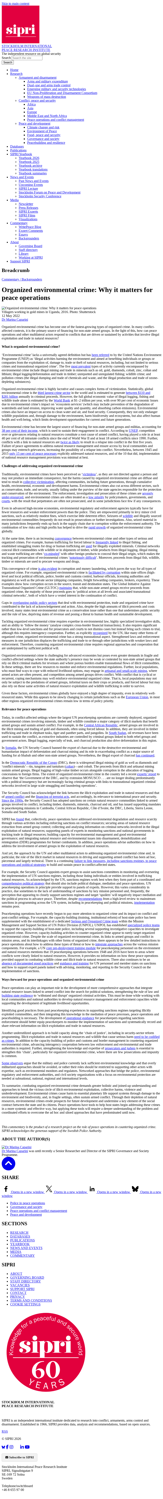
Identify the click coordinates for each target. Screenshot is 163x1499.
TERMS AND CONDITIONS (31, 1300)
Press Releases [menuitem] (28, 207)
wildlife (128, 516)
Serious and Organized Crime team (94, 921)
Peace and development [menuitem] (34, 123)
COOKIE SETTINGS (25, 1304)
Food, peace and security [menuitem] (43, 135)
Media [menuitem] (14, 200)
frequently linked (107, 542)
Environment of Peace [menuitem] (42, 131)
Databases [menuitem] (17, 146)
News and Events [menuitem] (22, 177)
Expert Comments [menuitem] (31, 230)
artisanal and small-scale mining (126, 671)
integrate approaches (109, 944)
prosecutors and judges (120, 1048)
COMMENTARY (22, 1255)
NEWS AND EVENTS (26, 1248)
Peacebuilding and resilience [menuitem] (46, 142)
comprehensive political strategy (23, 883)
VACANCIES (20, 1285)
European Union (137, 697)
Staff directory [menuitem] (28, 250)
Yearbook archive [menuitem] (30, 165)
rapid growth (97, 527)
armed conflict (14, 796)
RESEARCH (19, 1232)
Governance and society (26, 1207)
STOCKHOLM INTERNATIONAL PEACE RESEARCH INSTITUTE (27, 48)
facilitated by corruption (104, 572)
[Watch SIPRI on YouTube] (27, 1447)
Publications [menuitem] (18, 150)
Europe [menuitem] (32, 112)
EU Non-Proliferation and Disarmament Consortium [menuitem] (62, 93)
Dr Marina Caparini (15, 319)
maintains (65, 588)
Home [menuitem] (14, 70)
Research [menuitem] (16, 74)
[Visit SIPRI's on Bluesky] (3, 1447)
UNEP (133, 430)
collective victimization (38, 482)
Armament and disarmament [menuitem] (37, 77)
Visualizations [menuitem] (28, 219)
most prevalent (81, 366)
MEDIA (15, 1252)
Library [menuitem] (24, 253)
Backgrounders (32, 279)
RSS (5, 1431)
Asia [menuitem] (30, 108)
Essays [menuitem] (23, 234)
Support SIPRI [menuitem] (20, 261)
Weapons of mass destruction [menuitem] (46, 96)
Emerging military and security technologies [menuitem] (56, 89)
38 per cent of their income (20, 430)
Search (7, 58)
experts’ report (146, 774)
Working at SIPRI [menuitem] (31, 257)
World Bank (62, 400)
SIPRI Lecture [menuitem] (28, 188)
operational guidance (80, 1018)
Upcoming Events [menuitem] (31, 185)
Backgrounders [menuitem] (29, 238)
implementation (144, 902)
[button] (8, 1167)
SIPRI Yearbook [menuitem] (21, 154)
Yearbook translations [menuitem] (33, 169)
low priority (96, 497)
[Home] (20, 42)
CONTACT (18, 1293)
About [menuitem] (14, 242)
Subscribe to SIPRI (21, 1457)
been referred (100, 355)
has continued (145, 755)
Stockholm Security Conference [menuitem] (40, 196)
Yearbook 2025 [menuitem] (29, 162)
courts (6, 501)
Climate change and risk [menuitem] (43, 127)
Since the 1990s (12, 800)
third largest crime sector (54, 393)
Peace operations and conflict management (38, 1211)
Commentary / (12, 279)
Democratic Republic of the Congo (33, 762)
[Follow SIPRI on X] (16, 1448)
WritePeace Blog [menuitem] (30, 227)
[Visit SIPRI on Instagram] (11, 1447)
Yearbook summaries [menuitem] (33, 173)
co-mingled (51, 554)
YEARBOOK (20, 1244)
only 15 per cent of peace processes (33, 453)
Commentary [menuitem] (19, 223)
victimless (89, 474)
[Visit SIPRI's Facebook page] (7, 1447)
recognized (100, 633)
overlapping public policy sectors (35, 602)
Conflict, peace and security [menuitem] (37, 100)
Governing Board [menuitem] (30, 246)
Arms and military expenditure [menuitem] (47, 81)
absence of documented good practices (27, 963)
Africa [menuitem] (31, 104)
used (89, 546)
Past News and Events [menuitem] (34, 181)
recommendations (90, 899)
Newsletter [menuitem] (26, 204)
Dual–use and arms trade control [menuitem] (48, 85)
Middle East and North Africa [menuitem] (47, 116)
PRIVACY (17, 1296)
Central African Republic (101, 725)
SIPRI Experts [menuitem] (28, 211)
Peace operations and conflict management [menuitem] (55, 119)
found (20, 819)
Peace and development (26, 1214)
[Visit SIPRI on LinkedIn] (22, 1447)
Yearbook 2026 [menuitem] (29, 158)
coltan (70, 766)
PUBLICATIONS (22, 1240)
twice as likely (70, 442)
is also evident (47, 568)
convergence (63, 538)
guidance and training (74, 963)
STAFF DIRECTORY (25, 1281)
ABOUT (16, 1273)
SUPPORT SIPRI (22, 1289)
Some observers (12, 1063)
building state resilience (17, 995)
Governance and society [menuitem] (43, 139)
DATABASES (20, 1236)
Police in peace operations (27, 1203)
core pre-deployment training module (71, 948)
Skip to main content (15, 3)
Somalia (10, 748)
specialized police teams (144, 925)
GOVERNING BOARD (27, 1277)
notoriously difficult (83, 557)
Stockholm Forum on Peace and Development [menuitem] (49, 192)
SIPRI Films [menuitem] (27, 215)
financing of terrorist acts (52, 796)
